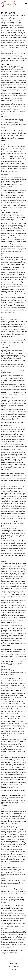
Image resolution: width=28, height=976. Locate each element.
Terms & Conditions (15, 961)
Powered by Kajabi (14, 972)
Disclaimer (6, 961)
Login (15, 963)
